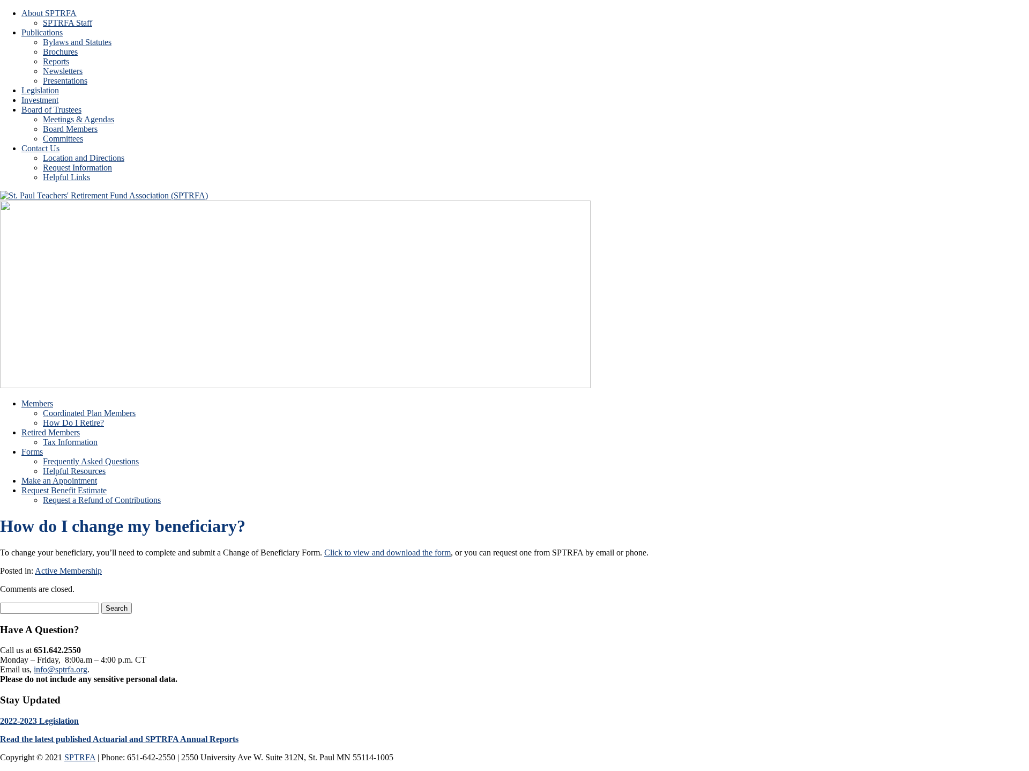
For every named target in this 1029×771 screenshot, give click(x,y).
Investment (39, 100)
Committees (63, 138)
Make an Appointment (59, 480)
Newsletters (63, 71)
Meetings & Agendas (78, 119)
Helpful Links (66, 177)
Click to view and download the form (387, 552)
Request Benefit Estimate (64, 490)
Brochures (60, 51)
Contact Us (40, 148)
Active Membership (68, 570)
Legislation (40, 90)
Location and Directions (83, 157)
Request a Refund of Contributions (102, 500)
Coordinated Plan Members (89, 413)
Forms (32, 451)
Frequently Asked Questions (91, 461)
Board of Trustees (51, 109)
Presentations (65, 80)
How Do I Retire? (73, 422)
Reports (56, 61)
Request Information (77, 167)
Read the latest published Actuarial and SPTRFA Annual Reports (119, 739)
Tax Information (70, 442)
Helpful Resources (74, 471)
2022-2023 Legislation (39, 720)
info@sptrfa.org (60, 669)
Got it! (792, 18)
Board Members (70, 129)
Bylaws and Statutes (77, 42)
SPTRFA (79, 757)
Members (37, 403)
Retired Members (50, 432)
